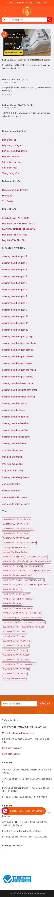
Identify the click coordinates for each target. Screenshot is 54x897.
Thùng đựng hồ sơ (11, 173)
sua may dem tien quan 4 (14, 276)
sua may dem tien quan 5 (14, 283)
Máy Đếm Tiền (9, 139)
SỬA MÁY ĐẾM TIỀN (11, 627)
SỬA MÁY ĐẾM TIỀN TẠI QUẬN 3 (16, 655)
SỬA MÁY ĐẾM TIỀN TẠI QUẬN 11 (16, 660)
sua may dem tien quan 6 (14, 289)
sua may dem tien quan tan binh (18, 356)
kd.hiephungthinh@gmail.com (20, 733)
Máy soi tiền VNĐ (11, 156)
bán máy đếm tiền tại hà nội (15, 477)
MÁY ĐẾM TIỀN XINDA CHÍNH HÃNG (18, 608)
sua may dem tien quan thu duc (17, 376)
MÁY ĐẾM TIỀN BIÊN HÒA (13, 557)
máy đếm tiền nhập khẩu (32, 618)
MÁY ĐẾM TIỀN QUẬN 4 (12, 585)
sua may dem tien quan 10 (15, 316)
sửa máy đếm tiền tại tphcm (16, 504)
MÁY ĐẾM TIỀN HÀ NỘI (12, 566)
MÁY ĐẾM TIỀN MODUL (33, 566)
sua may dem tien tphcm (14, 403)
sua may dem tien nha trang (16, 436)
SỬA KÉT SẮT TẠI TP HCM (15, 218)
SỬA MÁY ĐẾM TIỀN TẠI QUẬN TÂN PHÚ (19, 664)
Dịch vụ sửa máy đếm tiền (15, 190)
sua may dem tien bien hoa (15, 423)
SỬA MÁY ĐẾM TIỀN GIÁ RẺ (33, 627)
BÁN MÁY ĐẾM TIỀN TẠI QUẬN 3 (16, 538)
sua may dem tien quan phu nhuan (19, 370)
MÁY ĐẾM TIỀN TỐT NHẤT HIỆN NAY (18, 599)
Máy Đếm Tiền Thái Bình (14, 240)
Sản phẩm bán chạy (12, 162)
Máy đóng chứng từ (12, 145)
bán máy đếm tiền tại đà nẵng (15, 552)
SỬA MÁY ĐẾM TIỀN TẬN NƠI (15, 674)
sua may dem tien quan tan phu (17, 363)
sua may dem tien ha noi (14, 443)
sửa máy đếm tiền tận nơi (14, 497)
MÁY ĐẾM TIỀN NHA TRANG (14, 571)
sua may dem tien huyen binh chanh (19, 390)
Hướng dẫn (7, 195)
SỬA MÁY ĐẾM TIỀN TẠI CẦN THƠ (16, 641)
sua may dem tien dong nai (15, 416)
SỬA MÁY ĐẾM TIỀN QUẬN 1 (14, 632)
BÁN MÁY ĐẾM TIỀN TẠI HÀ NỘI (16, 524)
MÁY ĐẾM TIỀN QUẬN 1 (12, 580)
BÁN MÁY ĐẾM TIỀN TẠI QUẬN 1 (16, 533)
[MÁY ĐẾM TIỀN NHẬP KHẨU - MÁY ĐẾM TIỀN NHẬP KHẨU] (27, 11)
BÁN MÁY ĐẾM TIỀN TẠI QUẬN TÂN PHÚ (19, 543)
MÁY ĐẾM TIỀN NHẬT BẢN (39, 571)
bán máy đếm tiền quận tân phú (16, 547)
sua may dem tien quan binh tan (18, 349)
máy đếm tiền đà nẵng (12, 622)
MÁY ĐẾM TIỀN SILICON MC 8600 (16, 594)
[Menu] (4, 11)
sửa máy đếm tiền (11, 484)
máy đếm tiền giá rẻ (11, 618)
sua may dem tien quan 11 (15, 323)
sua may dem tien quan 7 (14, 296)
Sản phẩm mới (9, 167)
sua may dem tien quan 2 (14, 263)
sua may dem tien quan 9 (14, 309)
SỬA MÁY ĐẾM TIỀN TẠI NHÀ (15, 650)
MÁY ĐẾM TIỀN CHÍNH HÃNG (15, 561)
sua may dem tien (11, 490)
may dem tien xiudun (12, 470)
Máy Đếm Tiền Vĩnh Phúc (14, 234)
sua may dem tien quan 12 (15, 329)
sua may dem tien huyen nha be (18, 383)
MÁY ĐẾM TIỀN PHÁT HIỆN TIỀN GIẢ (17, 575)
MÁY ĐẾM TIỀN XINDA (12, 603)
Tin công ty (7, 201)
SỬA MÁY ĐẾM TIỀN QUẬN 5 (14, 636)
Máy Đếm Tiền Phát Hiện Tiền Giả (18, 223)
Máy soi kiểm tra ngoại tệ (14, 151)
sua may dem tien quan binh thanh (19, 343)
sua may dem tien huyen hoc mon (18, 396)
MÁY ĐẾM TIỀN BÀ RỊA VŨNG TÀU (19, 229)
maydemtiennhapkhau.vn (33, 893)
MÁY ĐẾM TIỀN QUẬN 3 (34, 580)
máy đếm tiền (35, 613)
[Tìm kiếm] (49, 19)
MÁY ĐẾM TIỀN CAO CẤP (37, 557)
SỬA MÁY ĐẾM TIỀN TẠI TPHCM (16, 669)
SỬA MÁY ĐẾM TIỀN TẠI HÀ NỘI (16, 646)
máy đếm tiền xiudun (12, 450)
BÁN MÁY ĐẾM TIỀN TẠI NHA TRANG (18, 529)
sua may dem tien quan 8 (14, 303)
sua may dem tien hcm (13, 410)
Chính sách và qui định (12, 748)
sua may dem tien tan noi (34, 622)
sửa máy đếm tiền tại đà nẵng (15, 678)
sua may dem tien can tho (15, 430)
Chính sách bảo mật (11, 754)
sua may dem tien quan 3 (14, 269)
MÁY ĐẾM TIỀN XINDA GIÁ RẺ (15, 613)
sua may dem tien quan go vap (17, 336)
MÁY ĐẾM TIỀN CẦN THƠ (40, 561)
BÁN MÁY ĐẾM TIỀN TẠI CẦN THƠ (17, 519)
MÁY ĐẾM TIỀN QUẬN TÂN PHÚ (37, 585)
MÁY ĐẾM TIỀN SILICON (12, 589)
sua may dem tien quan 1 (14, 256)
